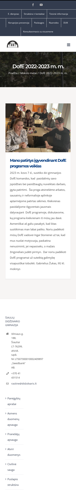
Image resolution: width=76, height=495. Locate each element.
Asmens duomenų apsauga (13, 419)
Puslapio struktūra (13, 482)
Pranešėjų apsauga (13, 436)
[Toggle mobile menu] (69, 45)
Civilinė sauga (11, 466)
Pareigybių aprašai (13, 401)
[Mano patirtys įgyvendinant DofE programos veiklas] (38, 127)
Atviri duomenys (13, 451)
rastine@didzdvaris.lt (17, 383)
